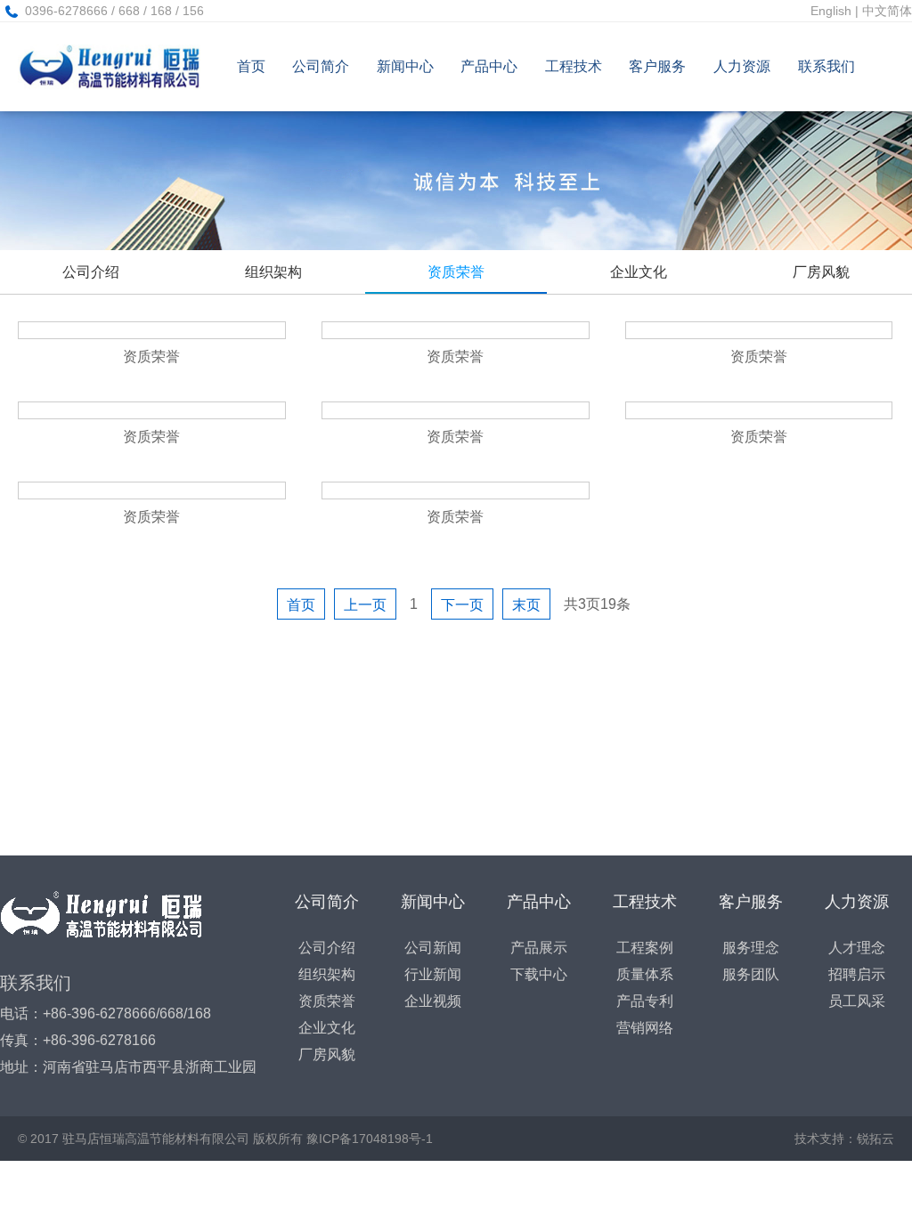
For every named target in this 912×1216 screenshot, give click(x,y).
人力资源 (741, 66)
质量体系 (644, 974)
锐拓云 (875, 1138)
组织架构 (273, 272)
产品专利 (644, 1001)
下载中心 (538, 974)
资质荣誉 (456, 272)
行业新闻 (432, 974)
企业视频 (432, 1001)
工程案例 (644, 947)
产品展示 (538, 947)
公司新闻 (432, 947)
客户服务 (657, 66)
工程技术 (573, 66)
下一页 (462, 604)
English (830, 11)
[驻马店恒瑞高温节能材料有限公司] (109, 66)
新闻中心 (405, 66)
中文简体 (887, 11)
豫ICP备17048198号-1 (369, 1138)
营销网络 (644, 1027)
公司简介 (320, 66)
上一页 (365, 604)
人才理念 (856, 947)
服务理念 (750, 947)
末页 (526, 604)
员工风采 (856, 1001)
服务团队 (750, 974)
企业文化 (638, 272)
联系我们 (826, 66)
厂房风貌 (821, 272)
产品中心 (488, 66)
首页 (251, 66)
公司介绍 (90, 272)
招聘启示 (856, 974)
